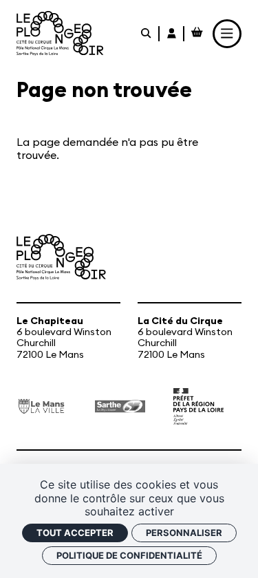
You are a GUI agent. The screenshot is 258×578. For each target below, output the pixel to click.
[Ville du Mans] (42, 406)
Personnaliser (184, 532)
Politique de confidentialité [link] (129, 555)
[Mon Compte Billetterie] (172, 33)
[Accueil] (60, 33)
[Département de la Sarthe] (120, 406)
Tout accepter (75, 532)
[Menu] (227, 33)
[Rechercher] (147, 33)
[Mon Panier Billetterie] (197, 33)
